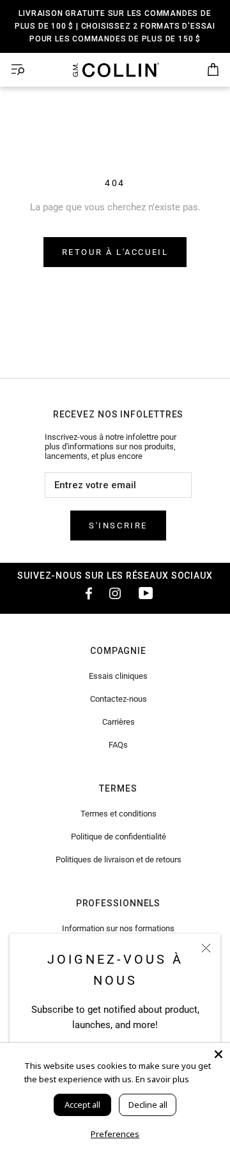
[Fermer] (206, 948)
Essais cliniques (118, 676)
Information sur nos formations (118, 928)
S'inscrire (118, 525)
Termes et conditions (118, 813)
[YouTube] (146, 593)
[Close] (218, 1054)
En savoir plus (162, 1079)
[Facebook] (84, 593)
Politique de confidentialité (118, 836)
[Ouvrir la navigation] (18, 69)
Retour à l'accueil (115, 252)
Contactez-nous (118, 699)
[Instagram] (115, 593)
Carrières (118, 722)
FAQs (118, 745)
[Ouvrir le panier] (213, 70)
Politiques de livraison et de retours (118, 859)
